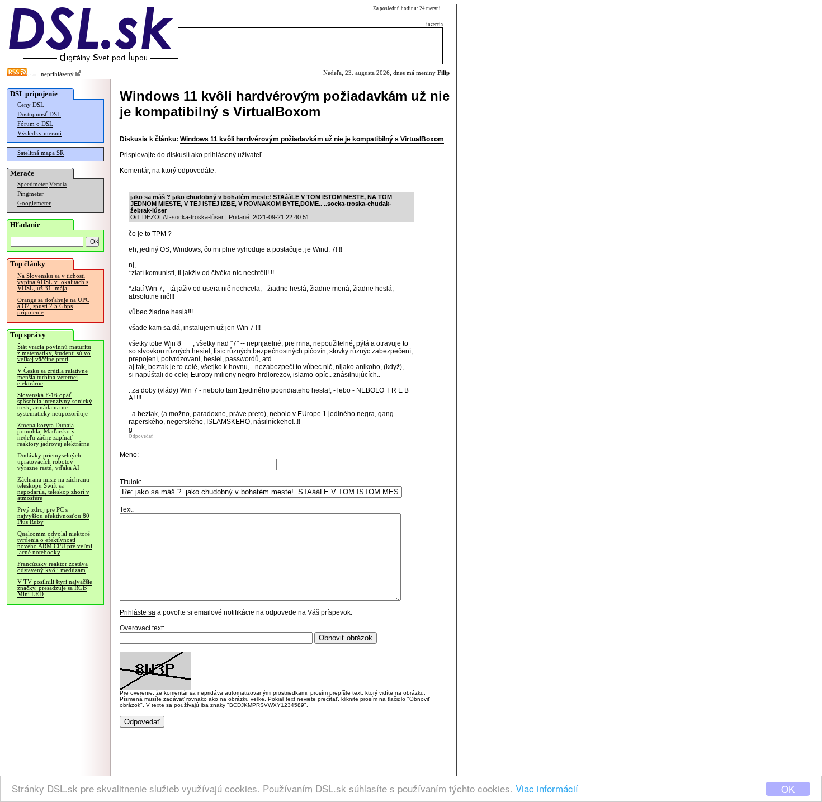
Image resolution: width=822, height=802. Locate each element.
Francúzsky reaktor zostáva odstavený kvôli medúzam (52, 567)
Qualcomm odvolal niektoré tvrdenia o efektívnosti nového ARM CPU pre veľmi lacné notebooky (54, 543)
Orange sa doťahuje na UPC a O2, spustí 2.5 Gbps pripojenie (53, 306)
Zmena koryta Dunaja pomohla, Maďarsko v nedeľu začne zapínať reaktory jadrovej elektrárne (53, 434)
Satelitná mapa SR (40, 153)
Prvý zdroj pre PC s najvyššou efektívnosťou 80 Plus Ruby (53, 516)
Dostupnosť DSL (39, 114)
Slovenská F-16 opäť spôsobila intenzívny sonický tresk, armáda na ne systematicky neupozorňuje (54, 404)
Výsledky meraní (39, 133)
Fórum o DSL (35, 124)
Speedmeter (32, 184)
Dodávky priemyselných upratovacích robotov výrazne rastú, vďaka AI (49, 461)
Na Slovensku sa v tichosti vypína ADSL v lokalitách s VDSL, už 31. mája (52, 282)
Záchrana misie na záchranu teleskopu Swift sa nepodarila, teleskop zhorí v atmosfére (53, 489)
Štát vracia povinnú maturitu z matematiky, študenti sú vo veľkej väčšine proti (54, 353)
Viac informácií (547, 788)
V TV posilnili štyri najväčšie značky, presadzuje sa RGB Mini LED (54, 588)
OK (788, 789)
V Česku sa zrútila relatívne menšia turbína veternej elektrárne (52, 377)
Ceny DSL (30, 105)
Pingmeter (30, 194)
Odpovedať (141, 436)
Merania (58, 184)
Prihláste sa (137, 612)
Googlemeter (34, 203)
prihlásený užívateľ (233, 155)
